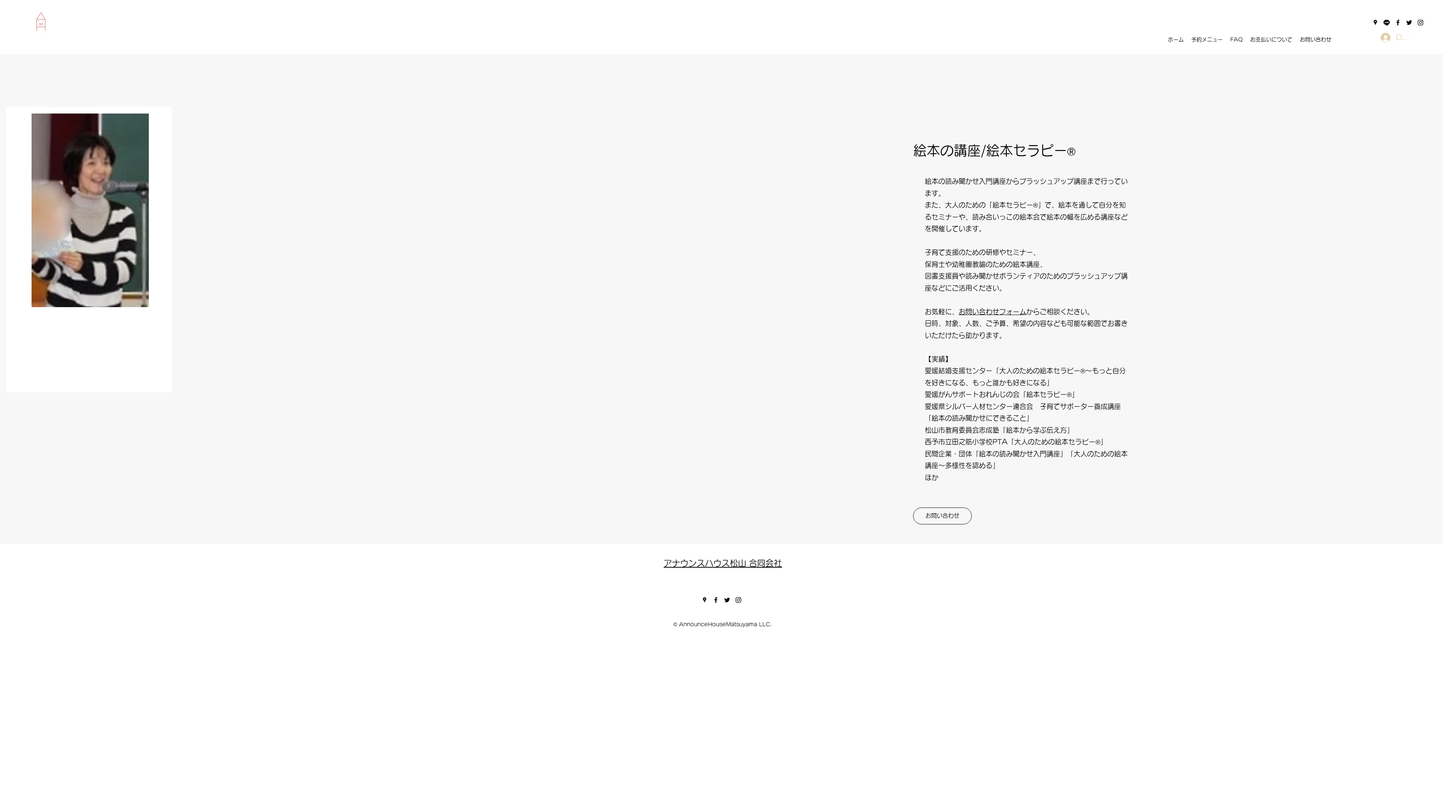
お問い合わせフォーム (992, 311)
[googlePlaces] (1375, 22)
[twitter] (1409, 22)
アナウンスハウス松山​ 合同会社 (723, 563)
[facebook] (1398, 22)
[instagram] (1420, 22)
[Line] (1386, 22)
